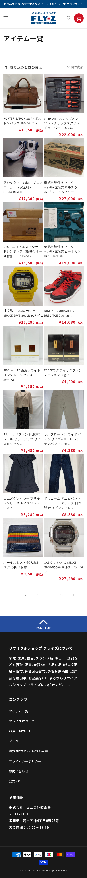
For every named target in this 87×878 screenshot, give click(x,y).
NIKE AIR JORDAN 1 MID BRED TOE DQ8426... (61, 313)
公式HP (14, 781)
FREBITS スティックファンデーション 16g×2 (63, 372)
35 (61, 595)
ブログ (14, 741)
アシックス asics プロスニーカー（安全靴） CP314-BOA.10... (23, 187)
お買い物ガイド (20, 731)
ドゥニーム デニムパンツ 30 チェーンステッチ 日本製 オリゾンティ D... (62, 503)
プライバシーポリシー (25, 761)
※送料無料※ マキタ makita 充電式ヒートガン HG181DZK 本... (62, 251)
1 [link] (13, 595)
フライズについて (22, 721)
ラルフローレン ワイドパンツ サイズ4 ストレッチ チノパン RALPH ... (62, 439)
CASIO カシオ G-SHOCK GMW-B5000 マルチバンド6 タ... (63, 567)
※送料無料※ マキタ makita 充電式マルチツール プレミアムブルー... (62, 187)
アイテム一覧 (18, 711)
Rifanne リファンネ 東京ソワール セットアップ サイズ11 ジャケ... (22, 439)
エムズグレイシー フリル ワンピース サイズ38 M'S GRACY (21, 503)
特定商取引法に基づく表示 (28, 751)
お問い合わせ (19, 771)
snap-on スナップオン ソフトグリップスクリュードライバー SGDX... (63, 123)
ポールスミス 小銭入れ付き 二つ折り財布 (21, 565)
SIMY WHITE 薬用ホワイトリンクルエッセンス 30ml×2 (21, 375)
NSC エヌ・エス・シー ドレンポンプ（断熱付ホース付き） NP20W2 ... (22, 251)
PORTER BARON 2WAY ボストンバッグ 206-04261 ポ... (22, 120)
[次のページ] (74, 595)
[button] (5, 18)
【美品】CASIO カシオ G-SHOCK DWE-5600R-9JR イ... (23, 313)
